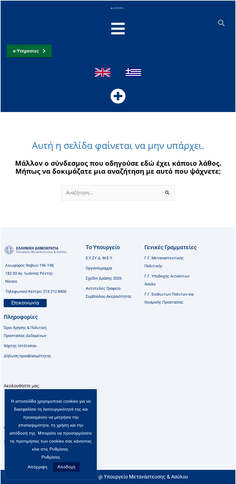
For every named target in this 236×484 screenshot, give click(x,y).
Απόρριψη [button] (37, 466)
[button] (221, 23)
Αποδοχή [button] (66, 466)
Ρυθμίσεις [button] (50, 457)
